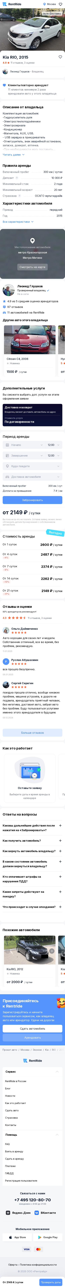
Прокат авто (9, 1049)
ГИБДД (9, 1173)
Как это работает (15, 1103)
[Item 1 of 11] (30, 950)
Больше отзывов (32, 732)
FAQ (7, 1144)
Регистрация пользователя (21, 1180)
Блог (7, 1088)
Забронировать (32, 500)
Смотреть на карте (32, 267)
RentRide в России (15, 1081)
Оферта (12, 1264)
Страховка (11, 1117)
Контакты (10, 1125)
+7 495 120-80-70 (32, 1199)
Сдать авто (12, 1110)
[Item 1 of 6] (32, 31)
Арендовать (32, 1037)
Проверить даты (51, 1282)
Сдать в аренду (14, 1158)
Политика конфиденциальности (38, 1264)
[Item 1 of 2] (30, 339)
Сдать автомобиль (32, 1028)
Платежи (10, 1166)
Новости (10, 1095)
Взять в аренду (14, 1151)
